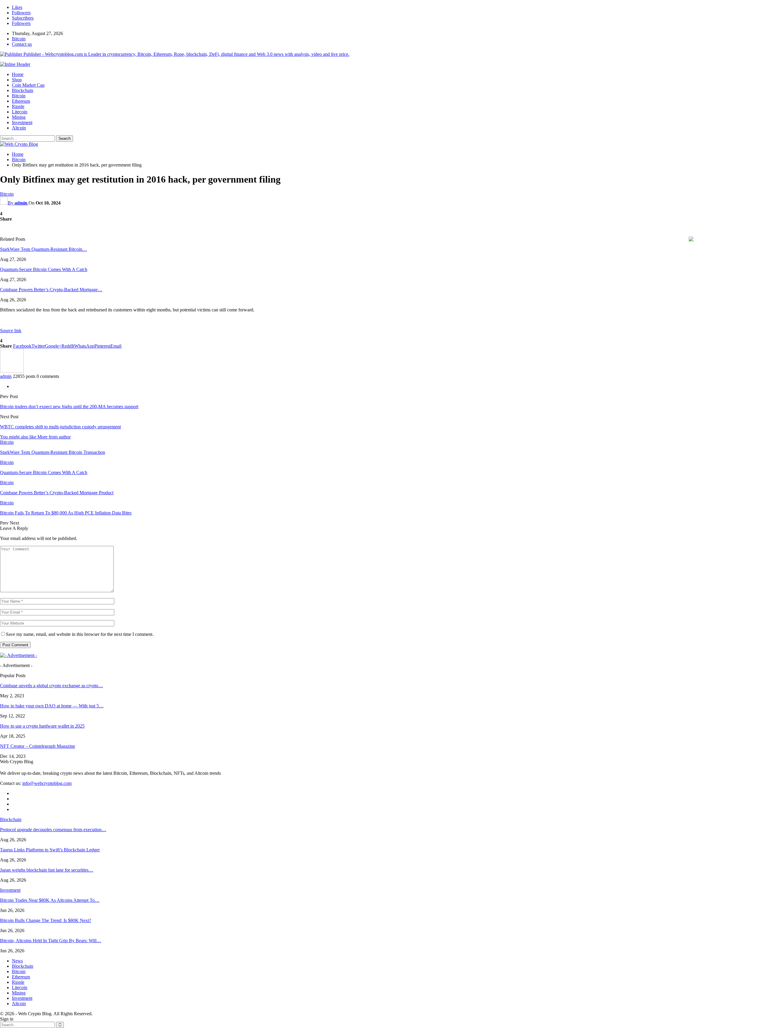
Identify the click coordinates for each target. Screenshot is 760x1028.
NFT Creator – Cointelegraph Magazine (37, 746)
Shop (17, 79)
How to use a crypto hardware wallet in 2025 (42, 725)
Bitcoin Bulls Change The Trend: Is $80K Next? (45, 920)
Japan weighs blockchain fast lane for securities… (46, 869)
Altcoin (19, 127)
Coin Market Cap (28, 85)
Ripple (18, 106)
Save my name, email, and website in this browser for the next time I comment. (79, 634)
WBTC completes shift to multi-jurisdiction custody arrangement (60, 426)
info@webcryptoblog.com (47, 783)
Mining (19, 117)
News (17, 960)
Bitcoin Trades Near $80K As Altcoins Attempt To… (49, 900)
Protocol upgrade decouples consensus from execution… (53, 829)
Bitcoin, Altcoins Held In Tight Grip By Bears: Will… (50, 940)
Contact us (22, 44)
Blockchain (22, 90)
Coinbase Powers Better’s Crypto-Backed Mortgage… (51, 289)
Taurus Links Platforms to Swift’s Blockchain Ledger (50, 849)
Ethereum (21, 101)
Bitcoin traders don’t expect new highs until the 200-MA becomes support (69, 406)
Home (17, 74)
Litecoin (19, 111)
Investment (22, 122)
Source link (10, 330)
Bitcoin (19, 38)
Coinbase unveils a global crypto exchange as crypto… (51, 685)
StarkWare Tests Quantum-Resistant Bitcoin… (43, 249)
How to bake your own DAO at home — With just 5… (52, 705)
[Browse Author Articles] (12, 370)
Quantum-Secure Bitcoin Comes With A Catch (43, 269)
